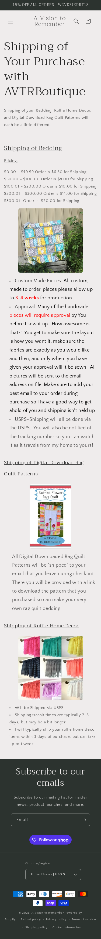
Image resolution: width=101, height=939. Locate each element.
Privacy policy (56, 919)
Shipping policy (36, 927)
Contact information (67, 927)
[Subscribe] (84, 820)
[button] (11, 21)
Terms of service (84, 919)
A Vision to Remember (48, 912)
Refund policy (31, 919)
